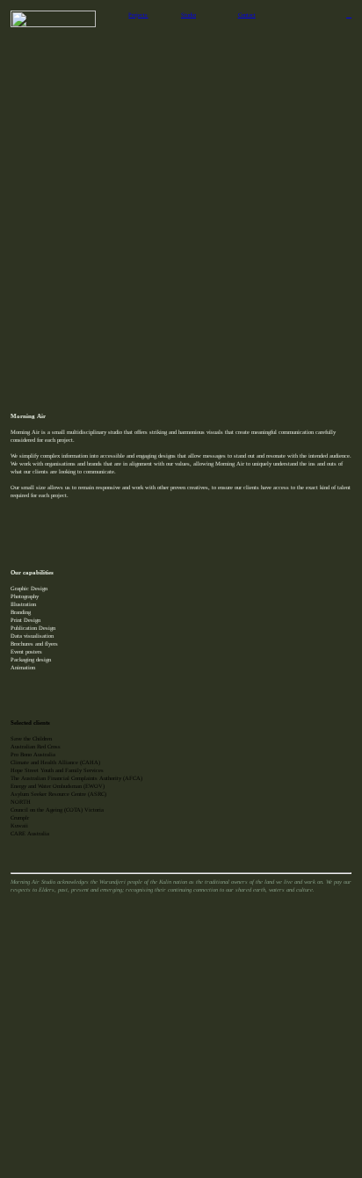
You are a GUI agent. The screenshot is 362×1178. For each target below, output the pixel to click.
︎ (348, 14)
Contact (247, 14)
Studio (188, 14)
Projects (138, 14)
